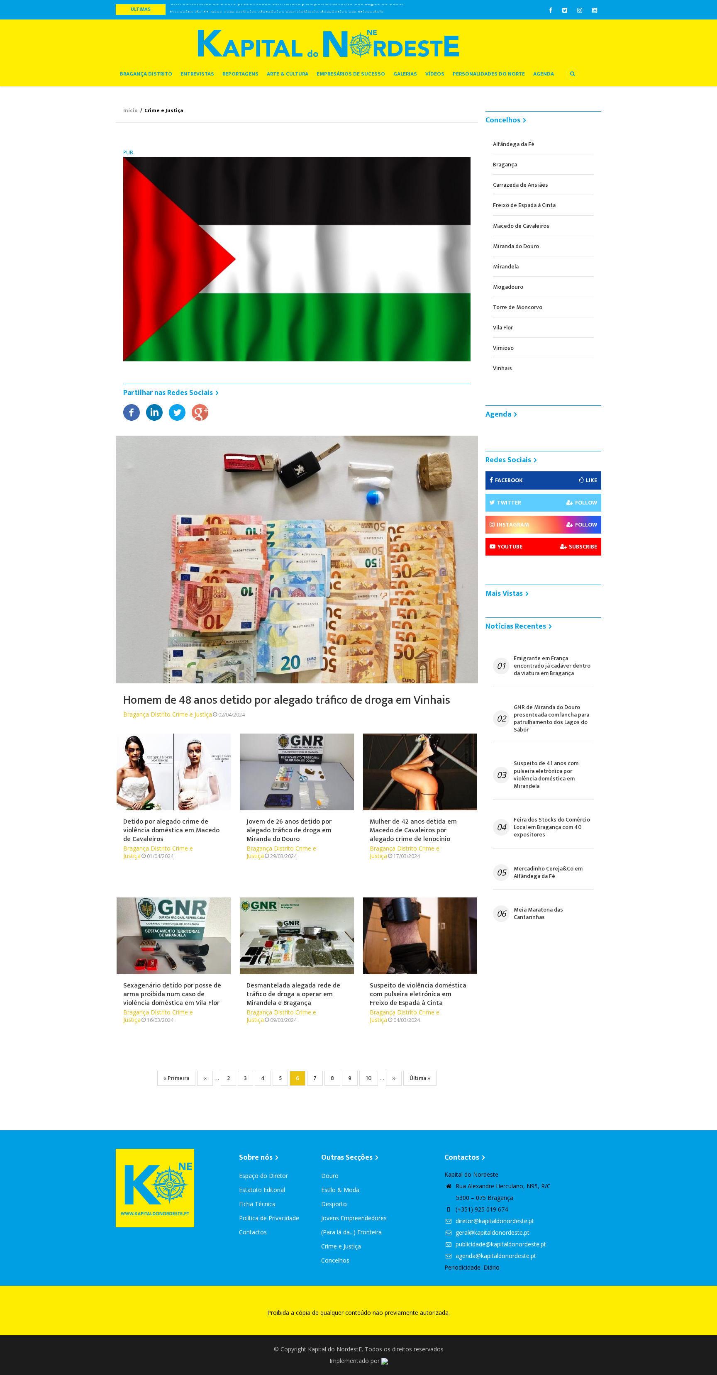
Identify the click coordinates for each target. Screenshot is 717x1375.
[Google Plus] (200, 412)
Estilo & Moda (340, 1190)
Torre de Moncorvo (517, 307)
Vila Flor (503, 327)
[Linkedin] (154, 412)
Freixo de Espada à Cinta (524, 205)
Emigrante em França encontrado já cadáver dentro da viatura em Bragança (552, 666)
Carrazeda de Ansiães (520, 185)
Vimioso (503, 348)
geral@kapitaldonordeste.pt (491, 1232)
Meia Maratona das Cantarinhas (538, 913)
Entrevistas (197, 73)
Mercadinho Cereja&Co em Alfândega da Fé (548, 872)
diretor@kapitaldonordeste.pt (494, 1221)
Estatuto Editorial (262, 1190)
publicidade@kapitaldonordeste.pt (500, 1244)
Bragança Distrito (146, 73)
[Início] (328, 43)
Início (130, 110)
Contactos (253, 1232)
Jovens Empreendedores (354, 1218)
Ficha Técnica (257, 1204)
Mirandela (506, 266)
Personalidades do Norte (489, 73)
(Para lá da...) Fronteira (351, 1232)
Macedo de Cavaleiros (521, 226)
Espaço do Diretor (263, 1176)
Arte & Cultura (287, 73)
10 (372, 1078)
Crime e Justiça (192, 714)
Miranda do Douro (516, 246)
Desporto (334, 1204)
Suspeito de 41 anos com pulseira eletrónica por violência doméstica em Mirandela (276, 9)
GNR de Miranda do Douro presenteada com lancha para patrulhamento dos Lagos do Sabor (551, 719)
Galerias (405, 73)
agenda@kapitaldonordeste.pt (495, 1256)
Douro (330, 1176)
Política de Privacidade (269, 1218)
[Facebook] (131, 412)
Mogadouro (508, 287)
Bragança (505, 164)
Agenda (543, 73)
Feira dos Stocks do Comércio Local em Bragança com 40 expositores (552, 827)
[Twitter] (177, 412)
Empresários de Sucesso (351, 73)
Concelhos (335, 1260)
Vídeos (434, 73)
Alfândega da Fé (513, 144)
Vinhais (502, 368)
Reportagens (240, 73)
